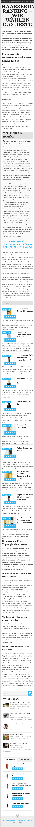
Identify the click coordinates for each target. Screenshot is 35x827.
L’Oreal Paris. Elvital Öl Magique (19, 765)
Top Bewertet (10, 759)
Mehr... (31, 376)
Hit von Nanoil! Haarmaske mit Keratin (20, 703)
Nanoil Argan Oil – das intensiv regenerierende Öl (25, 357)
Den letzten (25, 759)
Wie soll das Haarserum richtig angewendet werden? (18, 744)
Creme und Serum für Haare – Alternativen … (18, 725)
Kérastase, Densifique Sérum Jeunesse (24, 334)
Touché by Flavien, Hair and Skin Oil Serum (24, 381)
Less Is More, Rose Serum (20, 803)
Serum (6, 303)
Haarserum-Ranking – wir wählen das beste (17, 820)
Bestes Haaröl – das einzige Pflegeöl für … (20, 714)
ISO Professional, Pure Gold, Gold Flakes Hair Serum (24, 520)
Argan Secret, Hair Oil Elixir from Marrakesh (25, 497)
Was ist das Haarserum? (16, 735)
